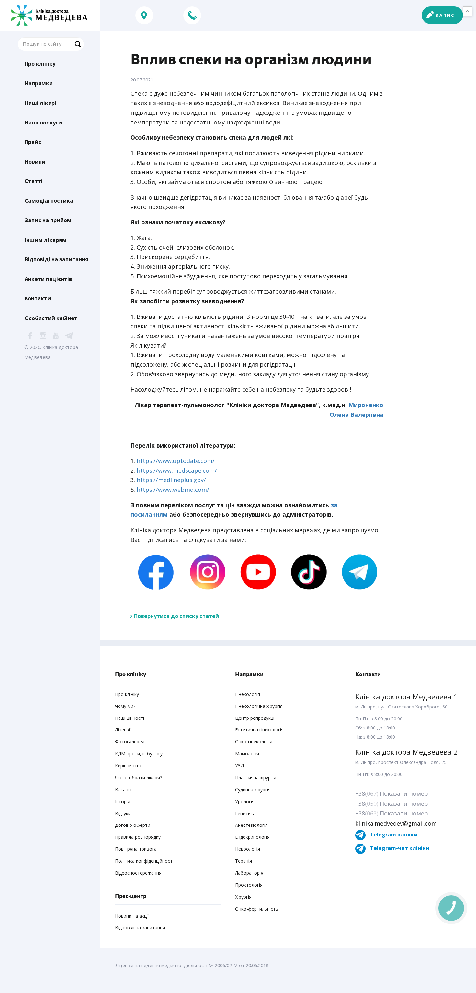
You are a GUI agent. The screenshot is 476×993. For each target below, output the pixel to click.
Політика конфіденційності (144, 861)
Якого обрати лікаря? (138, 777)
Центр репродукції (255, 718)
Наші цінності (129, 718)
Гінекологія (247, 694)
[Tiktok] (307, 572)
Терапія (243, 861)
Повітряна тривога (136, 849)
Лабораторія (249, 873)
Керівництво (128, 765)
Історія (122, 801)
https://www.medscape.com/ (177, 470)
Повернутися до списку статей (176, 616)
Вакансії (124, 789)
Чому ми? (125, 706)
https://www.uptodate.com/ (176, 461)
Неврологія (247, 849)
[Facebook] (155, 572)
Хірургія (243, 897)
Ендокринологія (252, 837)
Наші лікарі (40, 102)
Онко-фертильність (256, 909)
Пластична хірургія (255, 777)
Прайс (33, 142)
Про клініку (40, 63)
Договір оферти (132, 825)
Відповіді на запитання (56, 259)
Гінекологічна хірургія (259, 706)
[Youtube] (257, 572)
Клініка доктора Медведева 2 (406, 752)
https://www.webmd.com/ (173, 489)
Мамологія (247, 753)
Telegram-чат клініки (399, 848)
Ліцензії (123, 730)
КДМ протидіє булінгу (139, 753)
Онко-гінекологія (253, 742)
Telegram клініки (393, 834)
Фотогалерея (129, 742)
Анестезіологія (251, 825)
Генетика (245, 813)
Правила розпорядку (138, 837)
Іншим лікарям (46, 239)
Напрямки (39, 83)
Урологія (245, 801)
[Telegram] (358, 572)
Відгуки (123, 813)
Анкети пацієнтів (48, 279)
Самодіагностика (49, 200)
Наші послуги (43, 122)
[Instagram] (206, 572)
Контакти (38, 298)
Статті (34, 181)
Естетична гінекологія (259, 730)
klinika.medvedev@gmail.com (396, 823)
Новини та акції (132, 916)
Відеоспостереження (138, 873)
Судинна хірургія (253, 789)
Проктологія (249, 885)
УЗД (239, 765)
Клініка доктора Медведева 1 (406, 696)
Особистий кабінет (51, 318)
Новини (35, 161)
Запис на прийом (48, 220)
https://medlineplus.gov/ (171, 480)
